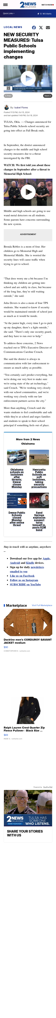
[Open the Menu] (5, 5)
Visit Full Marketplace (42, 605)
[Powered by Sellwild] (47, 787)
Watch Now (47, 5)
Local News (13, 27)
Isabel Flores (21, 107)
